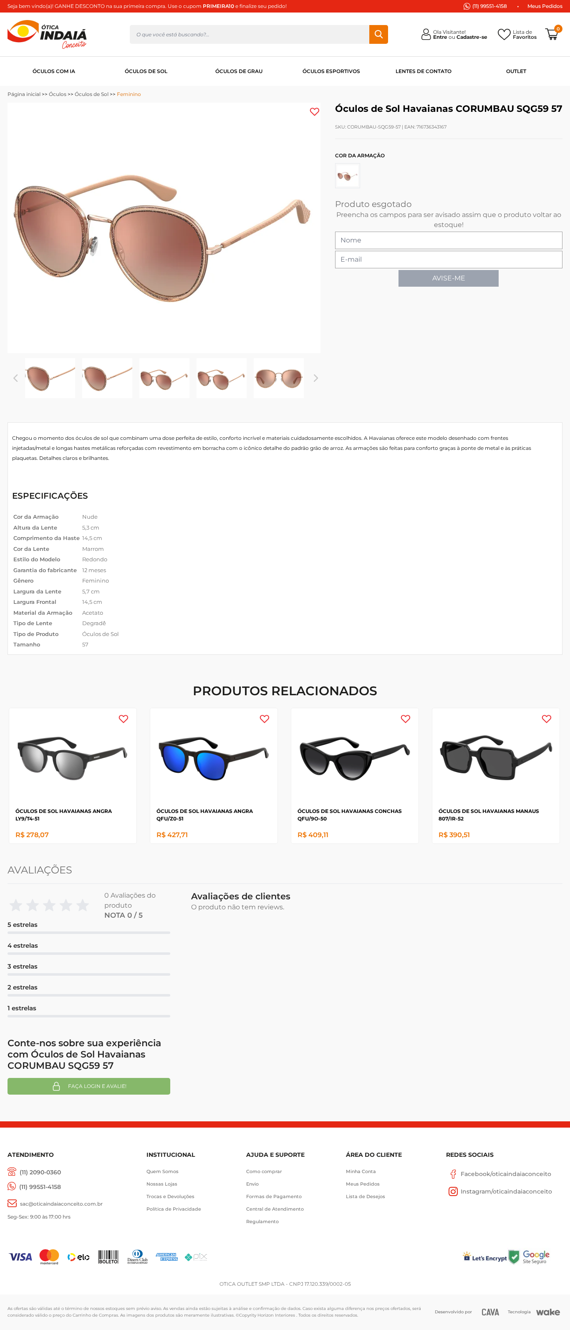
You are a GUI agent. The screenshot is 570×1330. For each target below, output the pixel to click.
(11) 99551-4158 (489, 6)
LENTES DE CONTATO (423, 71)
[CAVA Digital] (490, 1312)
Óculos (57, 94)
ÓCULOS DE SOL (146, 71)
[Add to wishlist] (315, 112)
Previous (15, 378)
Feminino (129, 94)
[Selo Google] (534, 1257)
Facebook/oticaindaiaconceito (506, 1174)
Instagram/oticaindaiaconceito (506, 1191)
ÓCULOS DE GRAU (238, 71)
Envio (252, 1184)
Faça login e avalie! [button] (97, 1086)
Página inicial (24, 94)
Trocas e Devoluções (170, 1196)
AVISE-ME (448, 278)
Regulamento (262, 1221)
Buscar (378, 34)
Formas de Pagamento (274, 1196)
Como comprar (264, 1171)
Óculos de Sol (91, 94)
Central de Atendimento (275, 1209)
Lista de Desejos (365, 1196)
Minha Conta (361, 1171)
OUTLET (516, 71)
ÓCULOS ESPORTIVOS (331, 71)
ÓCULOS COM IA (54, 71)
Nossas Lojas (161, 1184)
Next (316, 378)
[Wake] (548, 1312)
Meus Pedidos (544, 6)
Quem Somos (162, 1171)
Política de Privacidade (173, 1209)
